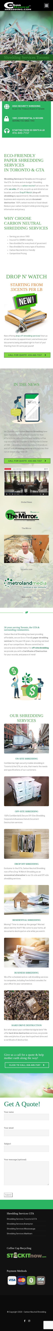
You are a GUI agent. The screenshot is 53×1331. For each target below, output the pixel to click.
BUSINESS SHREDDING (26, 972)
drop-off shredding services (28, 336)
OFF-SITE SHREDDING (26, 811)
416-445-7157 (20, 133)
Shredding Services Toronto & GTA (22, 1219)
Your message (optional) (15, 1160)
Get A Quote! (22, 1104)
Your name (9, 1112)
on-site (12, 189)
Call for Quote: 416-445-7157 (25, 355)
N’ (25, 192)
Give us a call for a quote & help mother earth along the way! (24, 1056)
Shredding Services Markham (19, 1234)
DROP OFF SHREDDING (27, 864)
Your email (9, 1128)
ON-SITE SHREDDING (26, 758)
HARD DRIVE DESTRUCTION (27, 1025)
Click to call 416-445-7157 (24, 1065)
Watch (29, 192)
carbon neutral (28, 186)
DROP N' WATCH (26, 277)
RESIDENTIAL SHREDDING (27, 920)
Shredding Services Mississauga (21, 1229)
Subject (7, 1144)
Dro (21, 192)
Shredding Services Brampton (20, 1224)
